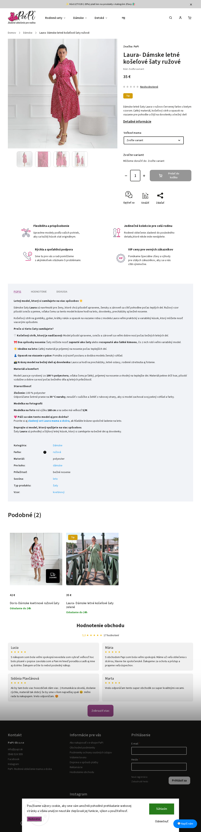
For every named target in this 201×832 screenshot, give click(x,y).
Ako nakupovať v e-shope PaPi (86, 743)
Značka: (131, 47)
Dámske (57, 445)
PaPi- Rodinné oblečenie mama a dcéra (30, 769)
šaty (55, 486)
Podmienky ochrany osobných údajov (91, 753)
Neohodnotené (149, 87)
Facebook (13, 759)
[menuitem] (57, 18)
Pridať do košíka (173, 175)
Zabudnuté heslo (139, 781)
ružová (57, 452)
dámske (57, 466)
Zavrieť (178, 210)
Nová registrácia (139, 777)
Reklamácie (76, 767)
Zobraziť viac (100, 711)
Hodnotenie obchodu (100, 625)
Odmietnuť (161, 821)
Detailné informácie (137, 121)
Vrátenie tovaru (78, 757)
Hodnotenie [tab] (39, 292)
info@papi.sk (15, 749)
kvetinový (59, 492)
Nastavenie (34, 819)
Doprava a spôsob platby (84, 762)
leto (55, 479)
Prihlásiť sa (179, 780)
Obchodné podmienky (82, 748)
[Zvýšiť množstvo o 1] (144, 176)
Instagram (13, 764)
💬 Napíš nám (185, 824)
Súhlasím (161, 809)
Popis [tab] (17, 292)
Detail (13, 592)
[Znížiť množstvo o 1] (126, 176)
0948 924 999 (15, 754)
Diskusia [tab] (62, 292)
